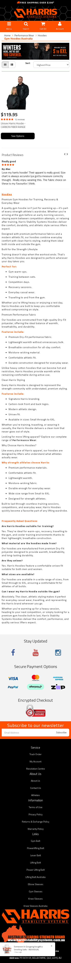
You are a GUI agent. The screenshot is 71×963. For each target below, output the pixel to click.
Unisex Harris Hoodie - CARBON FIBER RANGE (13, 125)
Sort (27, 63)
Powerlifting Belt (35, 848)
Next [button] (68, 154)
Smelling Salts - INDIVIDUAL (26, 949)
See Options (17, 136)
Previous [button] (66, 154)
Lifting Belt (35, 862)
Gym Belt (35, 841)
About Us (35, 780)
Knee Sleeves (35, 898)
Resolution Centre (35, 768)
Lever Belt (35, 855)
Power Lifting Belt (36, 870)
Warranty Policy (36, 829)
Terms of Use (35, 807)
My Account (35, 761)
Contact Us (35, 788)
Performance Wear (24, 35)
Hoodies (42, 35)
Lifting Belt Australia (35, 877)
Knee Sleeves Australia (35, 906)
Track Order (35, 754)
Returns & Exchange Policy (35, 821)
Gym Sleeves (35, 891)
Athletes (35, 795)
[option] (35, 172)
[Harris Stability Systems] (35, 13)
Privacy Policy (36, 814)
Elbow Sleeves (35, 884)
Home (7, 35)
